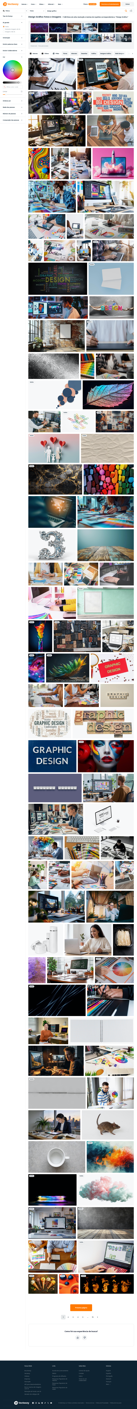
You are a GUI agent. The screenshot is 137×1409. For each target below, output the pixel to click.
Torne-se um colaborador (83, 1379)
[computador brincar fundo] (52, 1223)
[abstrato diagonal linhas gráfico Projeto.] (57, 1000)
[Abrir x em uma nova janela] (48, 1403)
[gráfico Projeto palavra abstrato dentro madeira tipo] (103, 724)
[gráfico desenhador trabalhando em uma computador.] (75, 226)
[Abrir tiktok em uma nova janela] (45, 1403)
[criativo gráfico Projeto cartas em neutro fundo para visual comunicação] (117, 695)
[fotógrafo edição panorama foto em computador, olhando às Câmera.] (56, 1061)
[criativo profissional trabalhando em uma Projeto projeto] (117, 847)
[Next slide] (131, 53)
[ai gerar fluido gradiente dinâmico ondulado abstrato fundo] (69, 1284)
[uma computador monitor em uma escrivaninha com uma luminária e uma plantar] (56, 907)
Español (108, 1373)
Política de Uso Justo (115, 1403)
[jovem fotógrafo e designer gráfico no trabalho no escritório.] (45, 574)
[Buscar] (126, 11)
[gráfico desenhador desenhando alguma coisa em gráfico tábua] (35, 250)
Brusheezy (27, 1371)
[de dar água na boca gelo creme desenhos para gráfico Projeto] (43, 1284)
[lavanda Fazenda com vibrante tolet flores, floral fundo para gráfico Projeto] (37, 970)
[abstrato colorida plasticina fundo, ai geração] (39, 163)
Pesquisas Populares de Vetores (59, 1379)
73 (92, 1317)
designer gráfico (105, 53)
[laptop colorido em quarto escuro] (52, 1190)
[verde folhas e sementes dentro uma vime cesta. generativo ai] (67, 668)
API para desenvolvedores (32, 1384)
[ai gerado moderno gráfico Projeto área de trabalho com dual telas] (105, 197)
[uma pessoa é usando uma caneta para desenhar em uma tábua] (110, 1000)
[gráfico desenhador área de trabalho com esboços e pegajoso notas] (118, 636)
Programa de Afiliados (59, 1376)
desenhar (84, 53)
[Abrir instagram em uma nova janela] (36, 1403)
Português (109, 1376)
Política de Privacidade (102, 1403)
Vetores (23, 4)
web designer (119, 53)
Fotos (33, 4)
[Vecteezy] (10, 4)
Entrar (128, 4)
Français (108, 1381)
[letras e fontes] (77, 636)
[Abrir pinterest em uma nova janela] (42, 1403)
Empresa (27, 1379)
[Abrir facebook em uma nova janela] (33, 1403)
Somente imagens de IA (12, 29)
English (108, 1371)
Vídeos (41, 4)
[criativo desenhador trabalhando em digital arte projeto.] (56, 130)
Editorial (50, 4)
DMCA (54, 1373)
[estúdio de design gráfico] (45, 102)
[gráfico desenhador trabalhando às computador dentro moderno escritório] (54, 1125)
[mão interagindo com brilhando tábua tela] (36, 668)
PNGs (57, 53)
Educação (27, 1381)
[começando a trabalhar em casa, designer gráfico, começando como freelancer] (110, 336)
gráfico (93, 53)
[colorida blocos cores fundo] (109, 479)
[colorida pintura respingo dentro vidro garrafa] (40, 636)
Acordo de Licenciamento (60, 1371)
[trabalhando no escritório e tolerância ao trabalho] (52, 512)
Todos (7, 26)
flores (65, 53)
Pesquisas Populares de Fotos (59, 1384)
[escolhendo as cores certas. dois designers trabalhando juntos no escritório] (44, 421)
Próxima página (81, 1308)
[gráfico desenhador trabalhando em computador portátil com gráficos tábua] (88, 940)
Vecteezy (27, 1373)
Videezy (26, 1376)
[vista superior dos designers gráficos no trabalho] (52, 1256)
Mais (59, 4)
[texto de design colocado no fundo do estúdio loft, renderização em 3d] (111, 307)
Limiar (5, 91)
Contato (81, 1373)
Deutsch (108, 1379)
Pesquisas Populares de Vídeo (59, 1388)
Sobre (80, 1376)
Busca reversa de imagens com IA (32, 1388)
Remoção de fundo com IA (32, 1391)
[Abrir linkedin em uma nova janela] (39, 1403)
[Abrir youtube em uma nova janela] (51, 1403)
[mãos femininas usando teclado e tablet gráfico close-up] (117, 574)
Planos (85, 4)
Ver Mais (123, 38)
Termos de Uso (90, 1403)
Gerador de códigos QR (31, 1394)
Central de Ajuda (84, 1371)
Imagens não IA (10, 32)
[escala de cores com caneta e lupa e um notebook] (82, 847)
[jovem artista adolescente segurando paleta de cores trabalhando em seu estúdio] (37, 875)
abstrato (74, 53)
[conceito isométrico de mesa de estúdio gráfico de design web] (109, 819)
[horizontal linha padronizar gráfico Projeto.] (57, 1093)
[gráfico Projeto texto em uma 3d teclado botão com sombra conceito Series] (55, 788)
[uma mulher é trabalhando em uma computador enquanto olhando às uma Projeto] (55, 819)
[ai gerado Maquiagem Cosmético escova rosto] (106, 756)
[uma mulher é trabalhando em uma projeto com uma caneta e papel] (105, 512)
